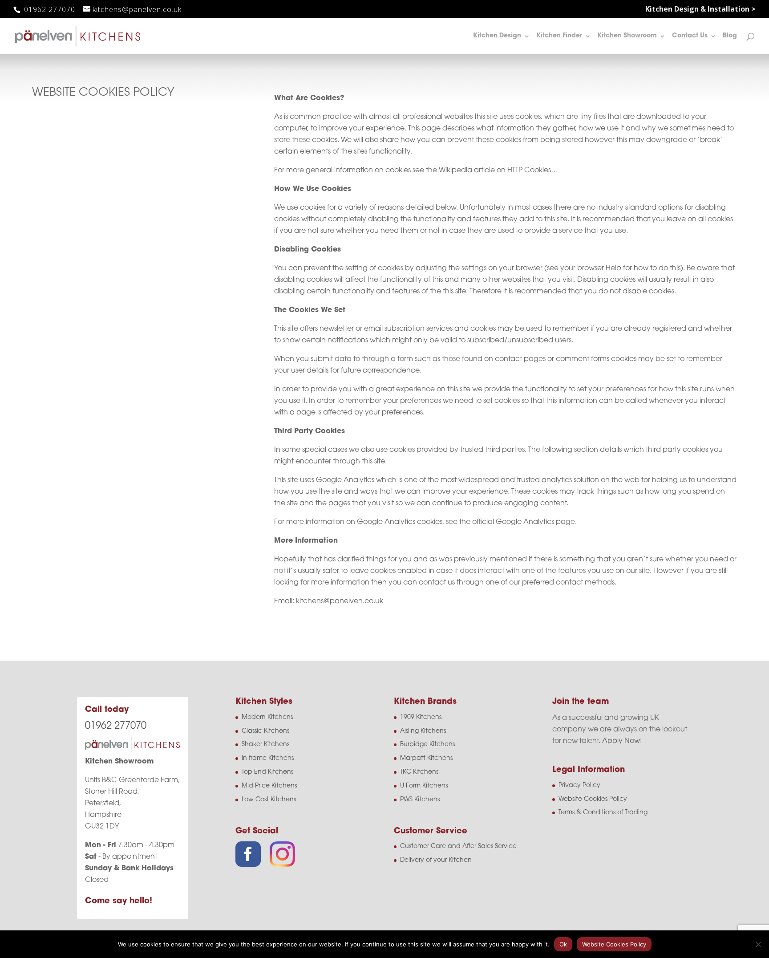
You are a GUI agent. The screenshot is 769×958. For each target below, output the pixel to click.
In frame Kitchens (268, 758)
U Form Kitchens (424, 786)
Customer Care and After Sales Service (458, 846)
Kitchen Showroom (627, 36)
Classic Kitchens (265, 731)
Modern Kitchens (267, 717)
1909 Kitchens (420, 717)
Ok (563, 944)
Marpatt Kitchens (426, 758)
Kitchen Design (497, 36)
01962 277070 (48, 9)
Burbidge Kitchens (427, 744)
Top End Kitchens (267, 772)
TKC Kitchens (419, 772)
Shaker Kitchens (265, 744)
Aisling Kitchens (423, 731)
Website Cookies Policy (593, 799)
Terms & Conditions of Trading (603, 812)
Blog (730, 36)
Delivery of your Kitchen (436, 860)
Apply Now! (622, 741)
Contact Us (690, 36)
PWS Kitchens (420, 799)
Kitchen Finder (559, 36)
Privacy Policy (579, 785)
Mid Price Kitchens (269, 786)
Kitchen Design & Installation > (700, 9)
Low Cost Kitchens (269, 799)
